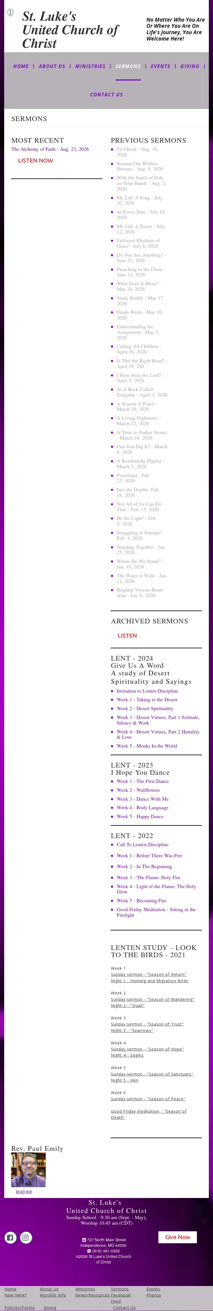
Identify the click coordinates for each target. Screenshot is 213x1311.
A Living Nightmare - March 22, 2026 (139, 420)
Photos (153, 1295)
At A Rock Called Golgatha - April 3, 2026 (142, 392)
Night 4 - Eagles (127, 1055)
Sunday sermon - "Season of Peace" (148, 1098)
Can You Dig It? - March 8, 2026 (142, 449)
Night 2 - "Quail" (128, 1005)
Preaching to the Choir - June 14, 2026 (141, 272)
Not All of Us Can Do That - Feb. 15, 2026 (139, 506)
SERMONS (128, 66)
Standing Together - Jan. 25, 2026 (141, 549)
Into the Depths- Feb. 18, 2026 (138, 492)
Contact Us (124, 1307)
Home (10, 1289)
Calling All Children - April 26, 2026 (139, 349)
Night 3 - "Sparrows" (132, 1030)
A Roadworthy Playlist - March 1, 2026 (140, 463)
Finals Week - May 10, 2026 (140, 315)
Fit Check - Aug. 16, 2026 (137, 152)
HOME (21, 66)
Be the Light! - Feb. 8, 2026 (137, 521)
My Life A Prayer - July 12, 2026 (141, 229)
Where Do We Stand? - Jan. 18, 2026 (140, 564)
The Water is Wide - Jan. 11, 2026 (142, 578)
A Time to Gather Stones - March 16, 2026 (142, 435)
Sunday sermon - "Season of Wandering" (153, 999)
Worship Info (53, 1295)
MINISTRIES (90, 66)
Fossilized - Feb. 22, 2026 (133, 478)
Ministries (85, 1289)
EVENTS (161, 66)
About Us (49, 1289)
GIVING (190, 66)
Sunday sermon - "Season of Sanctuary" (152, 1074)
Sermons (120, 1289)
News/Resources (92, 1295)
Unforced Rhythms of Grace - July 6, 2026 (138, 243)
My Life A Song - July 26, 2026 (140, 200)
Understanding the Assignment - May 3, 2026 (138, 332)
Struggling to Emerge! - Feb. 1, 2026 (141, 535)
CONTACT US (106, 94)
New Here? (15, 1295)
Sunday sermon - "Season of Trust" (147, 1024)
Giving (50, 1307)
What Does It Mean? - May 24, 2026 (139, 286)
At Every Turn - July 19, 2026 (141, 214)
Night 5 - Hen (124, 1080)
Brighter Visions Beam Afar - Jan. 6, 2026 (140, 592)
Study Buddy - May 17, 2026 (140, 300)
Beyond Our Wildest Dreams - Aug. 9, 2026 (140, 166)
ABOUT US (52, 66)
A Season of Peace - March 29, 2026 (137, 406)
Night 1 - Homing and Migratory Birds (149, 980)
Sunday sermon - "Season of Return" (149, 974)
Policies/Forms (19, 1307)
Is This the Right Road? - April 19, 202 (142, 363)
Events (153, 1289)
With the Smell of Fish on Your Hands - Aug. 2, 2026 (141, 183)
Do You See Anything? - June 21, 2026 (141, 257)
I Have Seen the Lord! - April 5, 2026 (140, 378)
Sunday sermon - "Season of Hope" (147, 1049)
